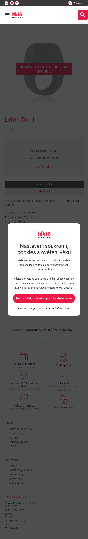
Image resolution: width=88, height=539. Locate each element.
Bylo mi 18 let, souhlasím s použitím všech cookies (44, 298)
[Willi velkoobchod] (17, 14)
